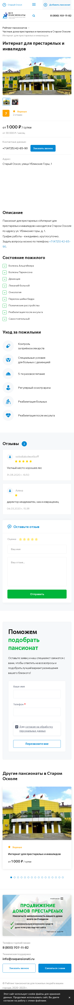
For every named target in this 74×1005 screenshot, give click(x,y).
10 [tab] (42, 877)
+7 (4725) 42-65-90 (15, 148)
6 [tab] (28, 877)
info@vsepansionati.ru (18, 959)
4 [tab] (21, 877)
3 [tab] (18, 877)
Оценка (11, 539)
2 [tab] (14, 877)
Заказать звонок (43, 148)
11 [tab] (45, 877)
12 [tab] (49, 877)
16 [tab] (63, 877)
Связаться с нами (55, 968)
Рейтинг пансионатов (15, 27)
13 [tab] (52, 877)
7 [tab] (32, 877)
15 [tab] (59, 877)
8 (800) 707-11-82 (60, 15)
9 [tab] (39, 877)
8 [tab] (35, 877)
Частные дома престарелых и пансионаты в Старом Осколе (37, 31)
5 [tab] (25, 877)
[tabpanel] (37, 828)
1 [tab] (11, 877)
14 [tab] (56, 877)
